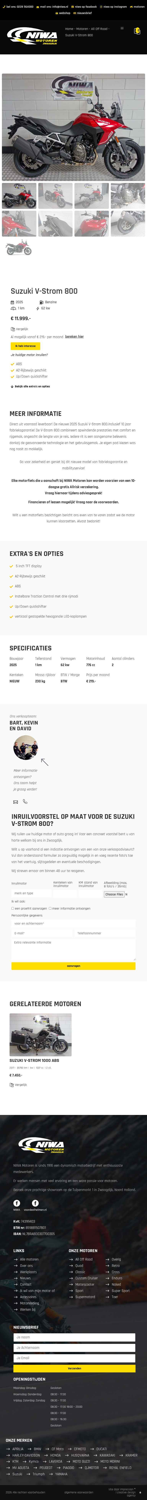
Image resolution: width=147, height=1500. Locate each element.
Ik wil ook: (18, 902)
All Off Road (99, 29)
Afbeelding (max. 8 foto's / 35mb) (115, 885)
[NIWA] (16, 1203)
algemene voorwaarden (79, 1492)
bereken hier (74, 336)
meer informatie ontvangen (71, 908)
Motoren (82, 29)
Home (69, 29)
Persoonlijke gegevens (26, 916)
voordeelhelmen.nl (35, 1210)
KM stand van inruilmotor (88, 884)
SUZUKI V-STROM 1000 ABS (34, 1060)
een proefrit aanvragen (31, 908)
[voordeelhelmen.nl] (35, 1203)
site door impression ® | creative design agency (122, 1492)
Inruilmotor (19, 884)
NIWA (16, 1210)
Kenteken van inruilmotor (62, 884)
